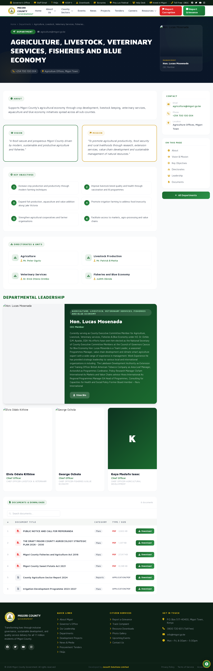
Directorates (178, 169)
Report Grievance (192, 11)
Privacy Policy (167, 667)
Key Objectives (179, 163)
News (93, 10)
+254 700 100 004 (183, 115)
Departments (25, 24)
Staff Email (42, 3)
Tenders (119, 10)
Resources (147, 10)
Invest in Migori (160, 3)
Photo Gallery (119, 633)
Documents (178, 182)
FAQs (55, 3)
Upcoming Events (121, 638)
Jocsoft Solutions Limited (116, 667)
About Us (49, 11)
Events (81, 10)
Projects (105, 10)
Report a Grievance (122, 619)
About (175, 150)
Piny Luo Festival (120, 3)
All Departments (187, 195)
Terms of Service (186, 667)
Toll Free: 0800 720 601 (185, 3)
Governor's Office (21, 3)
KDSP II (68, 3)
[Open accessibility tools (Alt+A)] (207, 664)
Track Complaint (120, 624)
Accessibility (203, 667)
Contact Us (118, 642)
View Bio (81, 395)
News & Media (67, 642)
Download (146, 531)
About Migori (66, 619)
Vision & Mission (180, 156)
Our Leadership (67, 628)
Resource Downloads (123, 628)
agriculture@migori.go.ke (187, 106)
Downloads (84, 3)
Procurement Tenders (71, 647)
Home (38, 10)
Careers (132, 10)
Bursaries (101, 3)
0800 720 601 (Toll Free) (180, 628)
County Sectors (65, 11)
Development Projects (71, 638)
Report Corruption (168, 11)
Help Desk (140, 3)
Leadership (177, 175)
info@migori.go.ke (176, 634)
